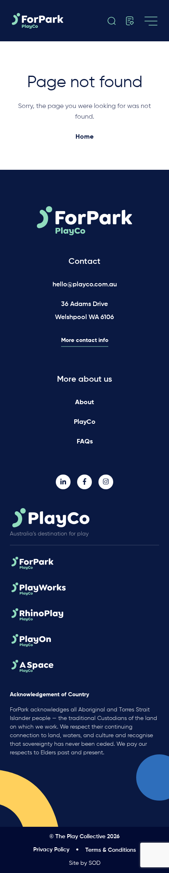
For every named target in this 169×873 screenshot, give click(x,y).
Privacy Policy (51, 850)
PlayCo (85, 422)
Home (84, 137)
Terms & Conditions (110, 850)
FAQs (85, 442)
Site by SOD (84, 863)
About (84, 402)
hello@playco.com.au (85, 284)
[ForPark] (45, 21)
